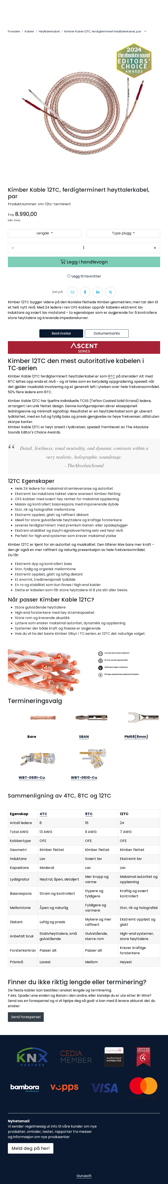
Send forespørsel (25, 1016)
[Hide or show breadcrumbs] (145, 31)
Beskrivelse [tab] (61, 333)
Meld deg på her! (31, 1148)
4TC (43, 813)
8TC (111, 376)
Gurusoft (84, 1175)
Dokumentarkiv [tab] (107, 333)
